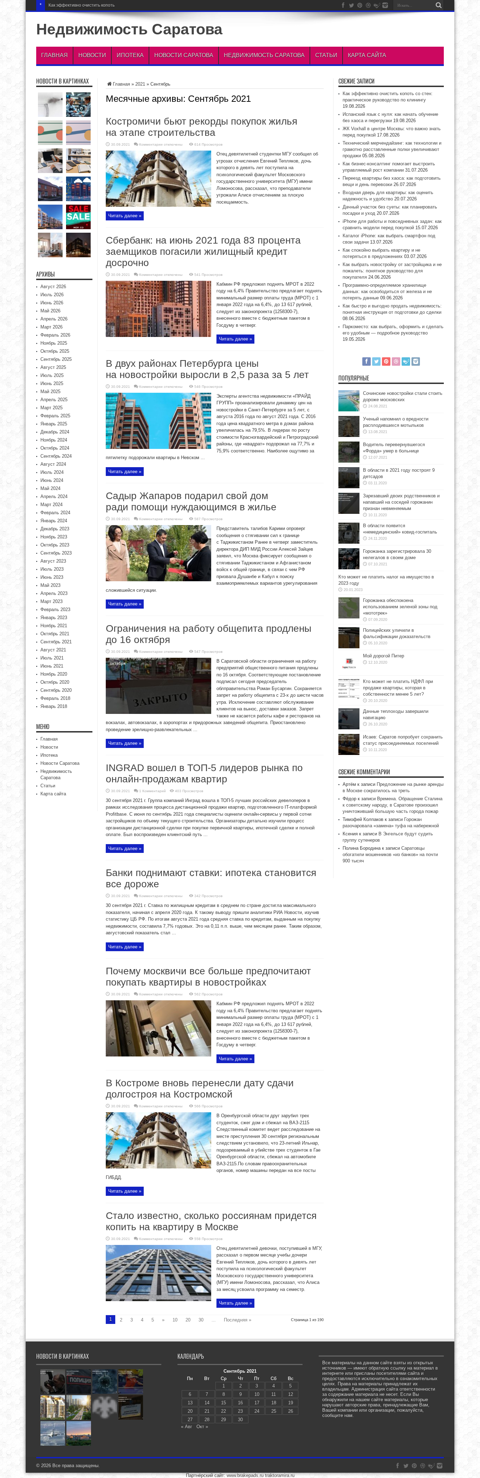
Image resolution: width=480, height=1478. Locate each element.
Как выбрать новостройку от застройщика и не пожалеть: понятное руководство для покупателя (392, 271)
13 (190, 1402)
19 (290, 1402)
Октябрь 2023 (54, 545)
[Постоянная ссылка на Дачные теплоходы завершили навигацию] (348, 727)
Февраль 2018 (55, 698)
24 (256, 1411)
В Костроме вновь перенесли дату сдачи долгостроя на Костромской (200, 1089)
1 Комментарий (152, 791)
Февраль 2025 (55, 415)
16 (240, 1402)
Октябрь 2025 (54, 351)
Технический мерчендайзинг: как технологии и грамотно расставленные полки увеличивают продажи (392, 149)
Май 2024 (50, 488)
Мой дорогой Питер (383, 655)
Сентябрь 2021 (56, 641)
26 (290, 1411)
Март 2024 (51, 504)
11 (273, 1394)
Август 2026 (53, 286)
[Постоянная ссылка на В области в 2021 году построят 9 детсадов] (348, 486)
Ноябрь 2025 (53, 343)
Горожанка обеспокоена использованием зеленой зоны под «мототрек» (400, 607)
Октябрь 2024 (54, 448)
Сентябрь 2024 (56, 456)
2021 (140, 84)
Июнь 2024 (51, 480)
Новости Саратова (183, 55)
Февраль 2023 (55, 609)
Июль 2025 (52, 375)
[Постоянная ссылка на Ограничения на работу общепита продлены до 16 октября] (158, 712)
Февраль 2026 (55, 335)
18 (273, 1402)
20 (188, 1320)
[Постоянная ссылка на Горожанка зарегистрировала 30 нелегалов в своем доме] (348, 567)
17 (256, 1402)
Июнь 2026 (51, 302)
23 (240, 1411)
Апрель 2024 (53, 496)
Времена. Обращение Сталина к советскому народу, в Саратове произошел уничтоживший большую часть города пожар (392, 805)
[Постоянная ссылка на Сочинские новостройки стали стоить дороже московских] (348, 409)
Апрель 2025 (53, 399)
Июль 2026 (52, 294)
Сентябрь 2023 (56, 553)
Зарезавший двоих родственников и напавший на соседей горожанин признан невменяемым (401, 502)
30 (201, 1320)
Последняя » (237, 1320)
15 (223, 1402)
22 (223, 1411)
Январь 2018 (53, 706)
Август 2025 (53, 367)
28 (207, 1419)
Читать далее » (124, 215)
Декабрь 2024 (54, 432)
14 (207, 1402)
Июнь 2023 (51, 577)
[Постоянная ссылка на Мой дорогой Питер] (348, 672)
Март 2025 (51, 407)
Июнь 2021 (51, 666)
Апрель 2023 (53, 593)
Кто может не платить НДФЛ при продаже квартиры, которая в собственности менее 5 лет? (398, 688)
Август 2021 (53, 649)
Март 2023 (51, 601)
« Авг (186, 1426)
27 (190, 1419)
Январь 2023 (53, 617)
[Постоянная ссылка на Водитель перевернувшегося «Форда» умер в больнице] (348, 461)
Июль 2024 (52, 472)
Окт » (202, 1426)
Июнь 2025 (51, 383)
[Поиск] (438, 5)
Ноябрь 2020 (53, 674)
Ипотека (130, 55)
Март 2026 (51, 327)
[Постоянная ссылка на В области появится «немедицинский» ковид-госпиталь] (348, 542)
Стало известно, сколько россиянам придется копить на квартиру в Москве (211, 1221)
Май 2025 (50, 391)
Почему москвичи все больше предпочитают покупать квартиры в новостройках (208, 977)
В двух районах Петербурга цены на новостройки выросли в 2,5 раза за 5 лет (207, 369)
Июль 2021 (52, 658)
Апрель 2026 (53, 319)
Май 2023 (50, 585)
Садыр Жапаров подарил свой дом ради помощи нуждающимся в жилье (191, 501)
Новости (92, 55)
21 (207, 1411)
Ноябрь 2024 (53, 440)
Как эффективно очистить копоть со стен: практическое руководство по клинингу (129, 5)
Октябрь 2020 (54, 682)
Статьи (326, 55)
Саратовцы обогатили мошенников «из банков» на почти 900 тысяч (390, 854)
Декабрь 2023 (54, 528)
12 (290, 1394)
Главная (54, 55)
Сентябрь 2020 (56, 690)
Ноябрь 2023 (53, 536)
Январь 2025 (53, 423)
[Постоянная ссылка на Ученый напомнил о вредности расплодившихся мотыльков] (348, 435)
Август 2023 (53, 561)
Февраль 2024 (55, 512)
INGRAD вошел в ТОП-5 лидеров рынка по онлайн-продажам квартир (204, 773)
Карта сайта (367, 55)
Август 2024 (53, 464)
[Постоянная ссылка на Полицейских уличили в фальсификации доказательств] (348, 646)
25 (273, 1411)
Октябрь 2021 (54, 633)
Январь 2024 (53, 520)
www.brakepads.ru (245, 1475)
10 (175, 1320)
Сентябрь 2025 (56, 359)
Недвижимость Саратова (129, 29)
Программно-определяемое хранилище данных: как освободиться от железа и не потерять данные (387, 291)
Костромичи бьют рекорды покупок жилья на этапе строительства (201, 127)
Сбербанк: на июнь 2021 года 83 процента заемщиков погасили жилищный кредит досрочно (203, 251)
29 (223, 1419)
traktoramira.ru (279, 1475)
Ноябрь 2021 (53, 625)
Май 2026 (50, 310)
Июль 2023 (52, 569)
